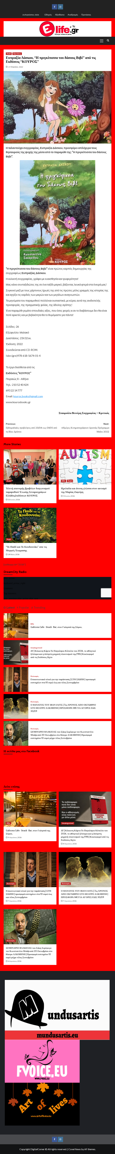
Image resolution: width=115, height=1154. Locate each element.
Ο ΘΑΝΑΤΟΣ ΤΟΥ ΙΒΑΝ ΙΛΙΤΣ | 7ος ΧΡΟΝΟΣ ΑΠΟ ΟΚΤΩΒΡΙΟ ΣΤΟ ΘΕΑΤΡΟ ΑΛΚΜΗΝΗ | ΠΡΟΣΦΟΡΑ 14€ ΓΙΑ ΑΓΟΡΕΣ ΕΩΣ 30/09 (63, 708)
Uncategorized (36, 648)
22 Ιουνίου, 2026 (14, 500)
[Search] (108, 40)
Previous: (31, 427)
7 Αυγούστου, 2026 (14, 901)
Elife (63, 481)
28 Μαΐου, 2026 (13, 554)
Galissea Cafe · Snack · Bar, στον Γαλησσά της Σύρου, (56, 627)
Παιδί (9, 54)
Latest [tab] (10, 607)
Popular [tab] (23, 607)
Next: (85, 427)
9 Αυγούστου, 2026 (14, 837)
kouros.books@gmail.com (28, 396)
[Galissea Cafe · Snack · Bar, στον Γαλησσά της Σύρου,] (16, 625)
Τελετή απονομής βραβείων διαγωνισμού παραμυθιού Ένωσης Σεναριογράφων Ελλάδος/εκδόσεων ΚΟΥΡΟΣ (28, 492)
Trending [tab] (39, 607)
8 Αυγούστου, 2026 (70, 844)
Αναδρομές (73, 14)
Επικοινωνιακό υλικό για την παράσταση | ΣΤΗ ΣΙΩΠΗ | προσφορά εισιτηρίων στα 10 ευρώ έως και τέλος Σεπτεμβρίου (29, 894)
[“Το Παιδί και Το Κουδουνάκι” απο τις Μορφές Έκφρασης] (30, 525)
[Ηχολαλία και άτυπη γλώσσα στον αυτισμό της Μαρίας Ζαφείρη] (85, 466)
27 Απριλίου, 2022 (15, 67)
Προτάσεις (86, 14)
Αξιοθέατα (59, 14)
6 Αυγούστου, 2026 (14, 961)
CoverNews (74, 1149)
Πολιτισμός (35, 676)
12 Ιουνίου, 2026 (69, 496)
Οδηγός (48, 14)
